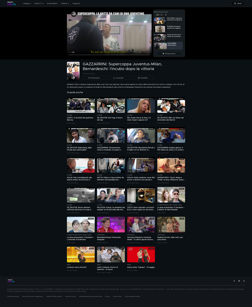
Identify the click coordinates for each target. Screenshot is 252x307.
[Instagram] (239, 281)
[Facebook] (234, 281)
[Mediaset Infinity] (11, 3)
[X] (244, 281)
